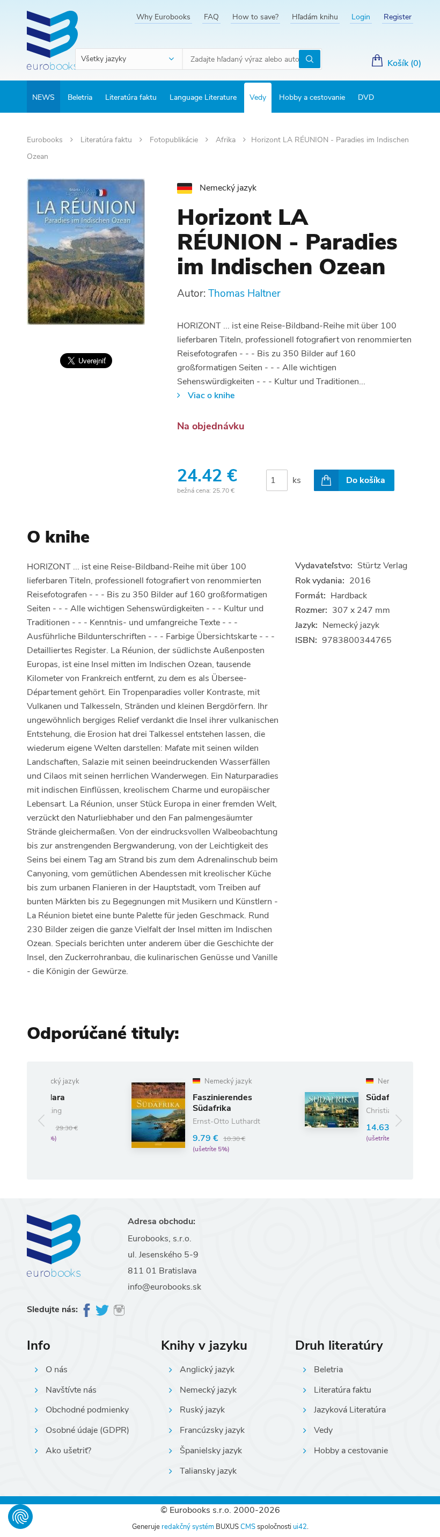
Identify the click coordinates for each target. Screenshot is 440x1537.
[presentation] (41, 1120)
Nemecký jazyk (208, 1390)
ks (296, 480)
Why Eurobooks (163, 17)
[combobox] (129, 59)
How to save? (255, 17)
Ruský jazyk (202, 1410)
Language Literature (203, 97)
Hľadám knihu (315, 17)
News (43, 97)
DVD (366, 97)
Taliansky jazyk (208, 1471)
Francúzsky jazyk (212, 1430)
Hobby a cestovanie (312, 97)
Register (398, 17)
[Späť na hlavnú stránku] (52, 40)
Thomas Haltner (244, 294)
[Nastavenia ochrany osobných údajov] (20, 1516)
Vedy (258, 97)
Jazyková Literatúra (350, 1410)
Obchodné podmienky (87, 1410)
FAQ (211, 17)
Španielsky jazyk (211, 1451)
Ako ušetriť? (68, 1451)
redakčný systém (188, 1527)
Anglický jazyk (207, 1369)
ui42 (300, 1527)
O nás (57, 1369)
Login (360, 17)
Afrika (227, 140)
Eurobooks (46, 140)
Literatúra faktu (131, 97)
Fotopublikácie (175, 140)
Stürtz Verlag (382, 566)
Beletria (80, 97)
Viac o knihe (211, 395)
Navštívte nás (71, 1390)
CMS (247, 1527)
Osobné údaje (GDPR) (87, 1430)
